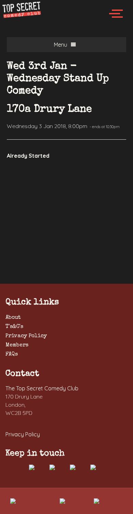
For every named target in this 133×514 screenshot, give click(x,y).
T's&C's (14, 327)
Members (16, 345)
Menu (60, 44)
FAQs (11, 354)
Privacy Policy (26, 336)
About (13, 318)
